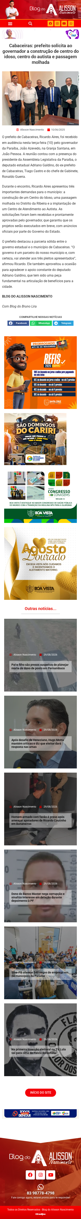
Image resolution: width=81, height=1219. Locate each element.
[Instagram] (57, 23)
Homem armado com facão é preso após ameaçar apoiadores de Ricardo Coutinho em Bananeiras (38, 820)
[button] (10, 23)
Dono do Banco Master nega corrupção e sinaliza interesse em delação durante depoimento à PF (38, 897)
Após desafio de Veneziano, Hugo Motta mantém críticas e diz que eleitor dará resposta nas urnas (37, 743)
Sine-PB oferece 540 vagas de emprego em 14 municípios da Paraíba (39, 974)
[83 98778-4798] (40, 1187)
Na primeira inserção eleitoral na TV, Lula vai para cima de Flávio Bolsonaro (38, 1051)
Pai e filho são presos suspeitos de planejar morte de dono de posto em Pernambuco (40, 666)
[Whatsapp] (71, 23)
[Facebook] (50, 23)
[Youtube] (64, 23)
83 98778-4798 (40, 1193)
